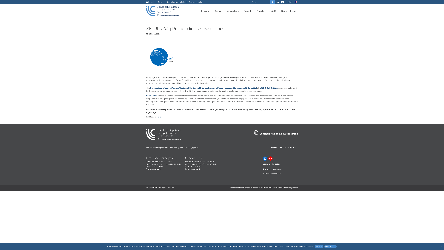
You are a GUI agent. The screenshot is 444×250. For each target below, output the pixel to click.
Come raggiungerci (153, 169)
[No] (441, 246)
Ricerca (218, 11)
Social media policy (271, 164)
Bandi (160, 2)
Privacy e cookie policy (262, 188)
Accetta (319, 246)
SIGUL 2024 (151, 96)
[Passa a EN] (296, 2)
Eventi (293, 11)
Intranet (151, 2)
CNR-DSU (292, 148)
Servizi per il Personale (273, 169)
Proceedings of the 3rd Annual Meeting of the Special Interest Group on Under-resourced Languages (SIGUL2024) (203, 88)
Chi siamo (204, 11)
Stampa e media (195, 2)
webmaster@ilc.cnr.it (290, 188)
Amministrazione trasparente (241, 188)
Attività (273, 11)
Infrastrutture (233, 11)
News (284, 11)
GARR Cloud (276, 173)
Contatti (289, 2)
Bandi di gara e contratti (176, 2)
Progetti (260, 11)
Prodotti (247, 11)
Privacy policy (330, 246)
